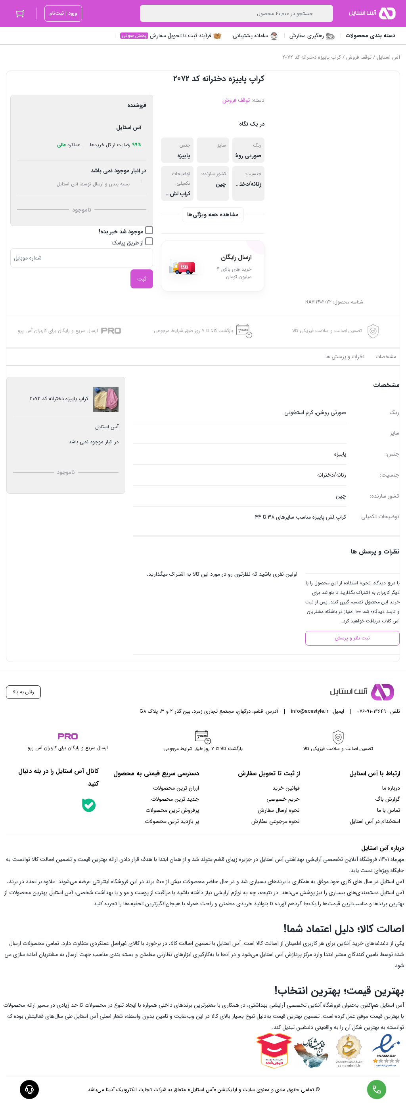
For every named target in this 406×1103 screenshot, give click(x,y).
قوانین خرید (286, 788)
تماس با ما (388, 810)
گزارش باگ (387, 799)
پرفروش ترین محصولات (172, 810)
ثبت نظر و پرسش (352, 638)
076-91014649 (371, 711)
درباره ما (391, 788)
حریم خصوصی (283, 799)
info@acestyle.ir (309, 711)
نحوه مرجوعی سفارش (275, 821)
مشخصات (385, 357)
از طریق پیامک (128, 243)
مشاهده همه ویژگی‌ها (213, 214)
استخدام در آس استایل (375, 821)
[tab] (386, 357)
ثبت (141, 279)
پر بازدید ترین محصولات (172, 821)
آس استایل (388, 57)
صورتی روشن (245, 155)
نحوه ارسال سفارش (279, 810)
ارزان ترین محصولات (176, 788)
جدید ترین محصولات (175, 799)
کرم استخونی (298, 412)
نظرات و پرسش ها (345, 357)
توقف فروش (359, 57)
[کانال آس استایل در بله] (89, 805)
